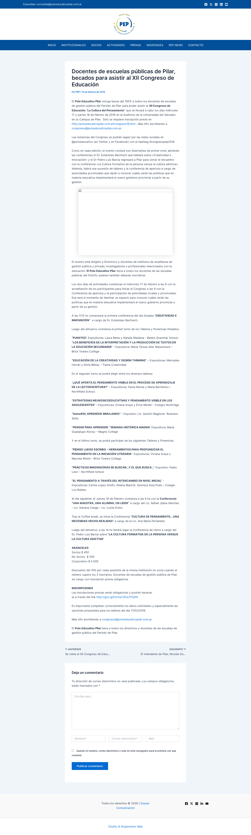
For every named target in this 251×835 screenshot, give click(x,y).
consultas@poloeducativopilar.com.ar (59, 4)
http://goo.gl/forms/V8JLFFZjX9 (117, 597)
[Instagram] (216, 4)
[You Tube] (226, 4)
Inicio (52, 45)
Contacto (195, 45)
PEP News (176, 45)
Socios (96, 45)
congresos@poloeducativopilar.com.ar (96, 128)
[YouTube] (206, 803)
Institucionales (73, 45)
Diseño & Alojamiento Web (125, 826)
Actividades (116, 45)
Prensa (135, 45)
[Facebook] (205, 4)
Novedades (155, 45)
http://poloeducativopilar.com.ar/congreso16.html (103, 124)
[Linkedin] (221, 4)
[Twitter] (211, 4)
